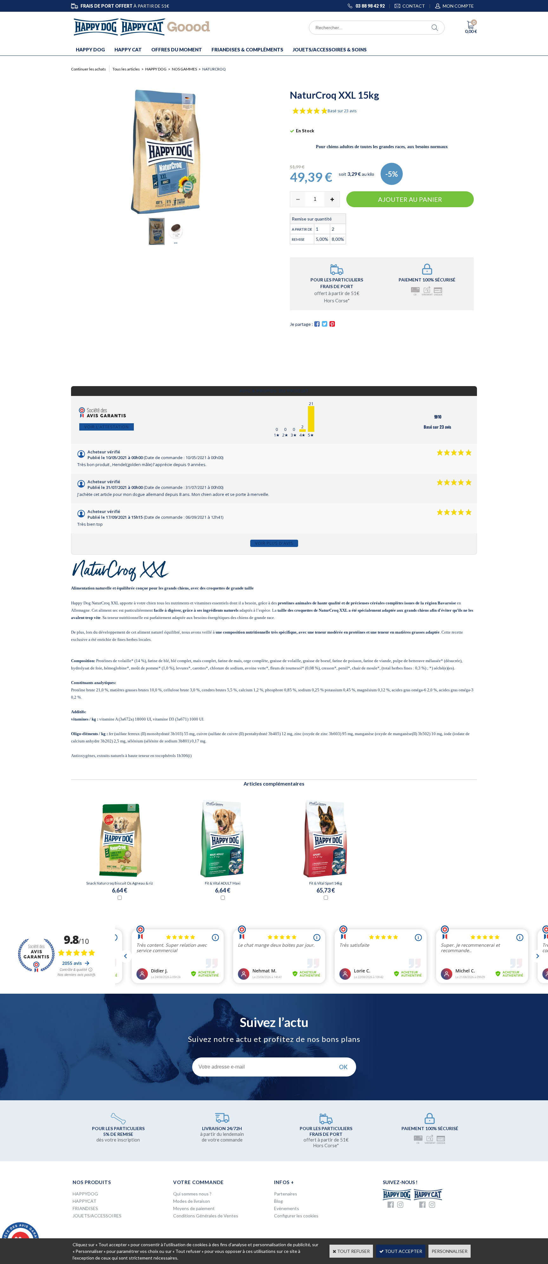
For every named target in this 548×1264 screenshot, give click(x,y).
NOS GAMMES (184, 69)
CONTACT (413, 6)
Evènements (286, 1208)
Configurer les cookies (296, 1215)
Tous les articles (126, 69)
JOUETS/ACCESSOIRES (97, 1215)
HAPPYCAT (84, 1201)
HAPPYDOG (85, 1193)
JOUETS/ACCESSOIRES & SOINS (330, 49)
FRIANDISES (85, 1208)
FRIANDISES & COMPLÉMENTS (247, 49)
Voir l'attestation (106, 427)
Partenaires (285, 1193)
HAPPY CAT (128, 49)
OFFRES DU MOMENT (176, 49)
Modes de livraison (191, 1201)
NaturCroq (214, 69)
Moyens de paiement (194, 1208)
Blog (278, 1201)
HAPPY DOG (90, 49)
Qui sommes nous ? (192, 1193)
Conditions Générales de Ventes (205, 1215)
